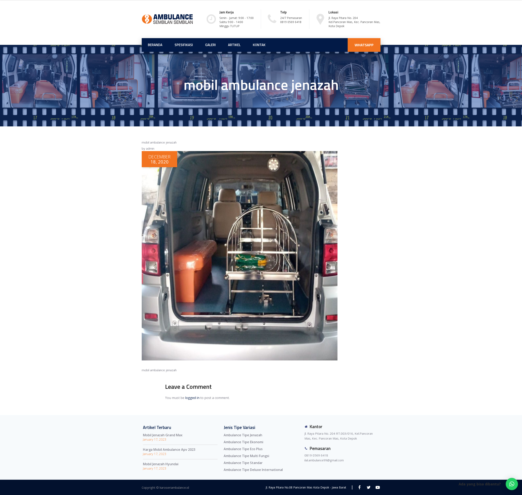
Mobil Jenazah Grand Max (162, 435)
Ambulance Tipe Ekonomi (243, 442)
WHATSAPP (364, 45)
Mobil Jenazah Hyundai (160, 464)
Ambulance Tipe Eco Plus (243, 449)
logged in (192, 398)
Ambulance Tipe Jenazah (243, 435)
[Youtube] (377, 487)
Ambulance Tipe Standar (243, 463)
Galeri (210, 45)
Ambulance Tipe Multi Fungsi (246, 456)
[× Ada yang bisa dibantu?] (512, 484)
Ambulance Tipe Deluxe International (253, 469)
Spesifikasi (184, 45)
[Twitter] (368, 487)
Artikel (234, 45)
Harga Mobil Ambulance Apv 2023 (169, 449)
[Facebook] (359, 487)
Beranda (155, 45)
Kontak (259, 45)
